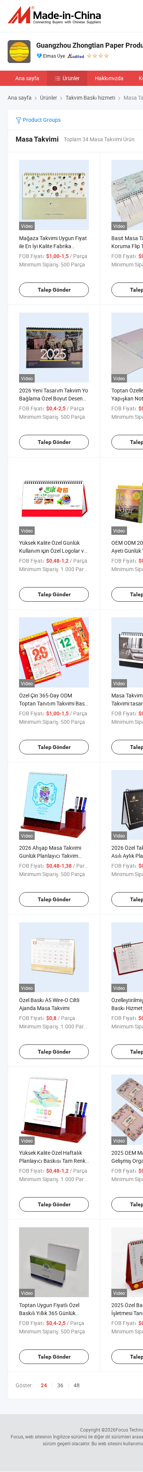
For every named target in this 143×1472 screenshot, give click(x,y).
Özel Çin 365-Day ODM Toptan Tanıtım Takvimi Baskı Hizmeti (54, 703)
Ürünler (71, 78)
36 (60, 1385)
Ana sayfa (27, 78)
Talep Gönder (54, 290)
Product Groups (41, 119)
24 (44, 1385)
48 (77, 1385)
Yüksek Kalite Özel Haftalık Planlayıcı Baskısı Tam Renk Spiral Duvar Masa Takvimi (52, 1160)
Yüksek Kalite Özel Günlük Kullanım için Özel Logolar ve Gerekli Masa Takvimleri (53, 550)
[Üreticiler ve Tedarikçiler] (56, 15)
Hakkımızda (109, 78)
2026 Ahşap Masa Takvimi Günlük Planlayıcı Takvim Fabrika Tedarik (50, 855)
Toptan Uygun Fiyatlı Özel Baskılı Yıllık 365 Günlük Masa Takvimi (49, 1313)
